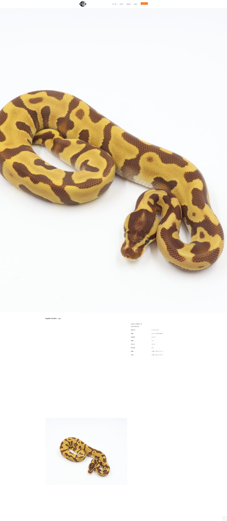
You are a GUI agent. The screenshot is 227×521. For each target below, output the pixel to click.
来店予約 (144, 3)
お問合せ (136, 4)
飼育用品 (128, 4)
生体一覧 (114, 4)
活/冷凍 (121, 4)
